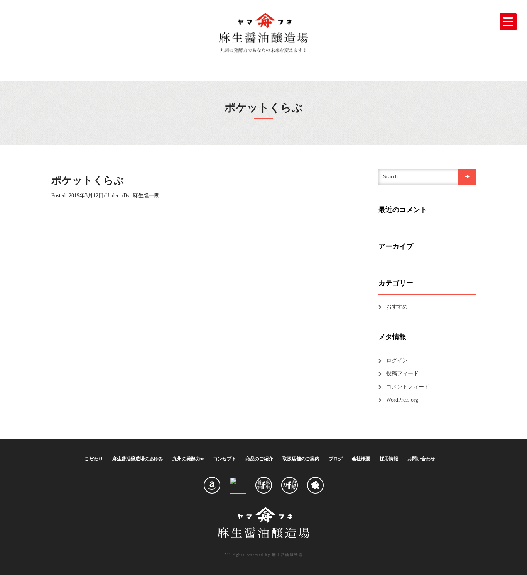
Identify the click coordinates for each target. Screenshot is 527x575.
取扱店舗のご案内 (300, 458)
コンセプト (224, 458)
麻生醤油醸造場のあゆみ (137, 458)
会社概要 (361, 458)
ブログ (336, 458)
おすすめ (397, 307)
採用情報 (389, 458)
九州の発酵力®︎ (188, 458)
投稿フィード (402, 374)
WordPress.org (402, 400)
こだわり (93, 458)
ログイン (397, 360)
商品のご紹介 (259, 458)
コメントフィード (407, 387)
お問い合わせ (421, 458)
